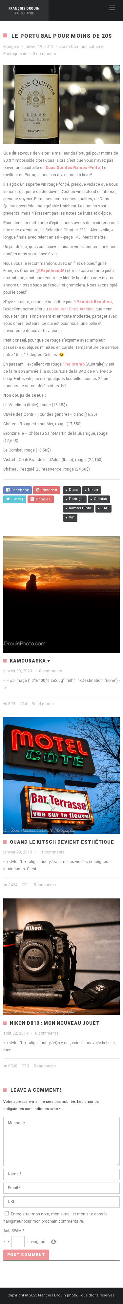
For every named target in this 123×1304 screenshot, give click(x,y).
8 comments (46, 1033)
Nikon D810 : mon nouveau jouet (55, 1023)
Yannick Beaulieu (94, 302)
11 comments (52, 852)
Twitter (16, 499)
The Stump (74, 364)
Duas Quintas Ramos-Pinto (73, 167)
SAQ (105, 508)
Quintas (100, 499)
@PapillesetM (51, 270)
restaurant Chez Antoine (71, 309)
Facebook (19, 490)
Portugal (76, 499)
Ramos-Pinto (80, 508)
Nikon (93, 490)
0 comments (44, 54)
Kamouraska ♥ (30, 660)
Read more (41, 704)
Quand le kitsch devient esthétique (62, 842)
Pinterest (48, 490)
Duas (73, 490)
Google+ (42, 499)
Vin (71, 517)
